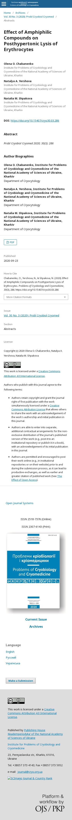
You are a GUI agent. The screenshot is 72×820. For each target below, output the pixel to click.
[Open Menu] (4, 4)
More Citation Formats (19, 297)
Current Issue (36, 619)
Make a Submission (20, 680)
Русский (11, 657)
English (10, 651)
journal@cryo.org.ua (29, 772)
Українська (13, 663)
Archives (20, 12)
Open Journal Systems (19, 503)
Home (7, 12)
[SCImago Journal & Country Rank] (30, 778)
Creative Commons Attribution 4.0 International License (32, 713)
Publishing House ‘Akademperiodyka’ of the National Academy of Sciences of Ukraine (35, 734)
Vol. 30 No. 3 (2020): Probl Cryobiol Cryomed (29, 16)
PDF (11, 242)
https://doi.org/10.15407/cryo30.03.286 (35, 120)
